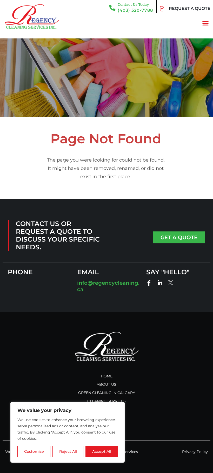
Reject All (68, 451)
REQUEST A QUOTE (189, 8)
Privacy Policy (195, 451)
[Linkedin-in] (160, 283)
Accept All (101, 451)
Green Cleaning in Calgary (106, 392)
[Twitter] (171, 282)
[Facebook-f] (149, 283)
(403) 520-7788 (135, 10)
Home (106, 376)
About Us (106, 384)
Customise (34, 451)
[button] (205, 23)
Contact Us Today (133, 4)
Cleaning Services (106, 401)
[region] (67, 432)
